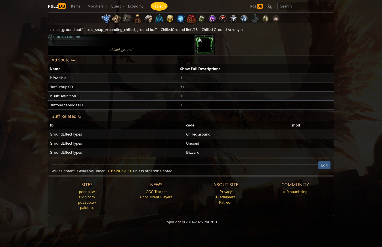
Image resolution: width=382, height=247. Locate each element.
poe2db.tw (87, 202)
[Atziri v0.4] (116, 17)
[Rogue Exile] (191, 17)
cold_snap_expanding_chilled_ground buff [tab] (121, 29)
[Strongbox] (148, 17)
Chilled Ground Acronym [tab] (222, 29)
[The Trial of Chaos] (276, 17)
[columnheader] (113, 68)
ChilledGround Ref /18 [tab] (179, 29)
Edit (324, 165)
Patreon (159, 6)
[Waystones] (127, 17)
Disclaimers (225, 197)
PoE (256, 6)
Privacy (226, 191)
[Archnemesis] (169, 17)
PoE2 (56, 6)
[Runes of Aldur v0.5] (106, 17)
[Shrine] (138, 17)
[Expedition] (244, 17)
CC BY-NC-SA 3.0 (119, 170)
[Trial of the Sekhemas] (265, 17)
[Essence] (159, 17)
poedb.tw (87, 191)
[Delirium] (233, 17)
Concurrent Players (156, 197)
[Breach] (212, 17)
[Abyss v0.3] (201, 17)
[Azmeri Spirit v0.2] (180, 17)
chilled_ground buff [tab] (66, 29)
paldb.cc (87, 207)
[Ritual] (223, 17)
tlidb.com (87, 197)
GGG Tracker (156, 191)
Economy (135, 6)
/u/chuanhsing (295, 191)
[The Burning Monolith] (254, 17)
